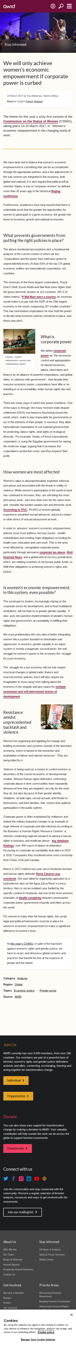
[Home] (9, 6)
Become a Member (13, 1293)
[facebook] (13, 1179)
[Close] (72, 1315)
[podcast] (44, 1179)
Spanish (38, 101)
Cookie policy (46, 1332)
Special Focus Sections (52, 1254)
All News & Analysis (50, 1249)
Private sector (48, 990)
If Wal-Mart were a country (39, 296)
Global (18, 984)
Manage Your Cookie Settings (38, 1339)
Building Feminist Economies (54, 1301)
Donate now (15, 1148)
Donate (7, 1298)
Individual (14, 1080)
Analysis (22, 978)
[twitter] (5, 1179)
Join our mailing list (21, 1212)
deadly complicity (30, 897)
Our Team (8, 1254)
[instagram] (21, 1179)
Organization (16, 1096)
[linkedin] (29, 1179)
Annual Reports (11, 1264)
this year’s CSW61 (21, 943)
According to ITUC (15, 509)
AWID (18, 996)
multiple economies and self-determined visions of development (34, 691)
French (29, 101)
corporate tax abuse (52, 552)
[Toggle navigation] (69, 6)
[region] (38, 1328)
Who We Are (10, 1249)
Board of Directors (13, 1259)
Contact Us (9, 1274)
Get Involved (10, 1307)
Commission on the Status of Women (30, 121)
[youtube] (36, 1179)
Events (7, 1302)
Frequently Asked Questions (18, 1269)
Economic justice (24, 990)
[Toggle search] (61, 6)
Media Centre (46, 1259)
